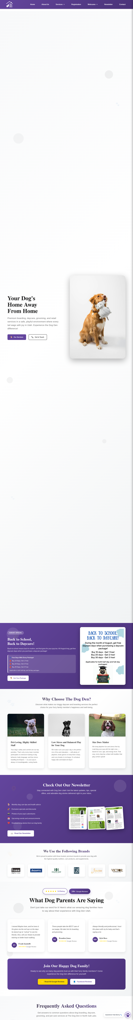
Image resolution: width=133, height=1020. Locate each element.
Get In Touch (37, 337)
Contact (122, 4)
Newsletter (108, 4)
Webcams (93, 4)
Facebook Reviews (82, 981)
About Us (45, 4)
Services (60, 4)
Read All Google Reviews (52, 981)
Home (32, 4)
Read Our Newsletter (21, 833)
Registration (76, 4)
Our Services (16, 337)
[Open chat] (128, 1015)
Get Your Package (18, 678)
